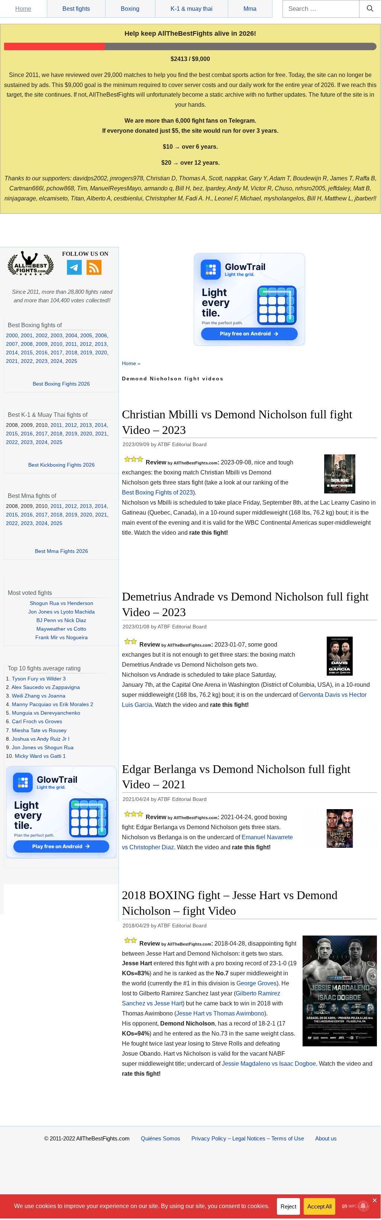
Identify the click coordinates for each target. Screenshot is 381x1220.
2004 (71, 335)
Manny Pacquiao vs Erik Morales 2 (52, 704)
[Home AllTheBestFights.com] (30, 274)
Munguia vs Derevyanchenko (46, 713)
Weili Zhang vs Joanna (38, 696)
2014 (12, 352)
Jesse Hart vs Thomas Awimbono (220, 1013)
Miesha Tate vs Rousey (39, 730)
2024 (56, 361)
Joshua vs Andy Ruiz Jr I (41, 739)
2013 (101, 344)
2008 (27, 344)
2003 (56, 335)
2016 (42, 352)
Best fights (76, 9)
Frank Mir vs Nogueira (61, 637)
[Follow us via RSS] (95, 273)
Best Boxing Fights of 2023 (157, 492)
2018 (71, 352)
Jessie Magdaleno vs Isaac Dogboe (269, 1063)
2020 (101, 352)
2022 (27, 361)
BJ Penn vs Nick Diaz (61, 620)
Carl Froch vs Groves (37, 721)
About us (326, 1138)
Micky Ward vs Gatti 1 (40, 756)
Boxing (130, 9)
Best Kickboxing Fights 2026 (61, 465)
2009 (42, 344)
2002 (42, 335)
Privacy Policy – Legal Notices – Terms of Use (247, 1138)
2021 (12, 361)
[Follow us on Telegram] (75, 273)
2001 (27, 335)
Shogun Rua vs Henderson (61, 603)
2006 (101, 335)
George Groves (256, 983)
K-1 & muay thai (192, 9)
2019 (86, 352)
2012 (86, 344)
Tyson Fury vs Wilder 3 (39, 679)
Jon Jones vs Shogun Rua (43, 747)
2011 (71, 344)
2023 (42, 361)
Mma (249, 9)
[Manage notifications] (363, 1206)
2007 (12, 344)
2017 (56, 352)
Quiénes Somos (160, 1138)
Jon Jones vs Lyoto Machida (61, 612)
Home (23, 9)
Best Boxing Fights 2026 (61, 384)
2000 (12, 335)
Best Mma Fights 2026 (61, 551)
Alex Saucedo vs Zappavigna (46, 687)
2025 (71, 361)
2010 (56, 344)
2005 (86, 335)
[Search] (370, 9)
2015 (27, 352)
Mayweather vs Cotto (61, 629)
